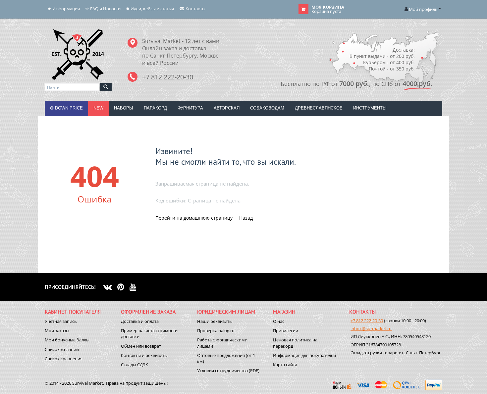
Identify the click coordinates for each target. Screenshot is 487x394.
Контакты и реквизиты (144, 355)
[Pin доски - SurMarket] (123, 287)
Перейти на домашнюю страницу (194, 218)
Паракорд (155, 108)
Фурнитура (190, 108)
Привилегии (285, 330)
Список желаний (62, 349)
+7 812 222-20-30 (367, 321)
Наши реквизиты (215, 321)
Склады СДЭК (134, 365)
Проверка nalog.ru (216, 330)
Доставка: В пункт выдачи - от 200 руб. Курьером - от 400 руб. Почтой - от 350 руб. (382, 59)
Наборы (123, 108)
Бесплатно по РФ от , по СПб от (356, 84)
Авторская (227, 108)
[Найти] (106, 87)
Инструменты (370, 108)
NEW (98, 108)
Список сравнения (63, 359)
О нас (278, 321)
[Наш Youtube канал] (136, 287)
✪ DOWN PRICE (66, 108)
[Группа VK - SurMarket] (110, 287)
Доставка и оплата (140, 321)
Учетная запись (61, 321)
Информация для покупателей (304, 355)
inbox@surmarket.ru (371, 328)
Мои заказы (57, 330)
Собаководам (267, 108)
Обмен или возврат (141, 346)
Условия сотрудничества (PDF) (228, 370)
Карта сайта (285, 365)
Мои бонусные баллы (67, 340)
